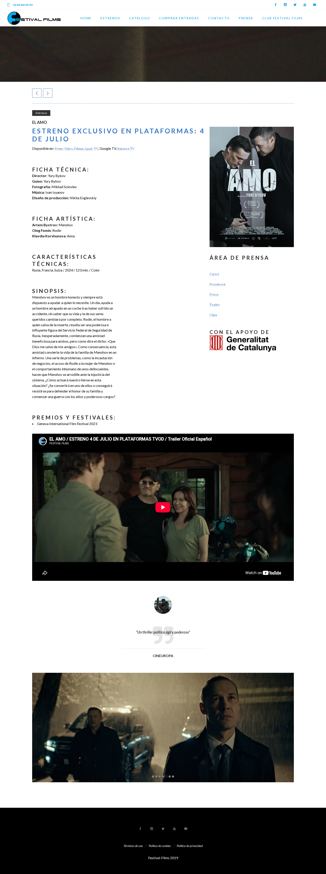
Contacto (219, 18)
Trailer (215, 305)
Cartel (214, 274)
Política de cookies (160, 846)
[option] (163, 609)
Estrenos (110, 18)
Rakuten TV (125, 149)
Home (86, 18)
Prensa (246, 18)
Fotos (214, 295)
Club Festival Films (282, 18)
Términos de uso (133, 846)
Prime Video (64, 149)
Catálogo (139, 18)
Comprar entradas (179, 18)
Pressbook (218, 284)
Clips (213, 315)
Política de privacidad (190, 846)
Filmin (78, 149)
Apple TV (91, 149)
